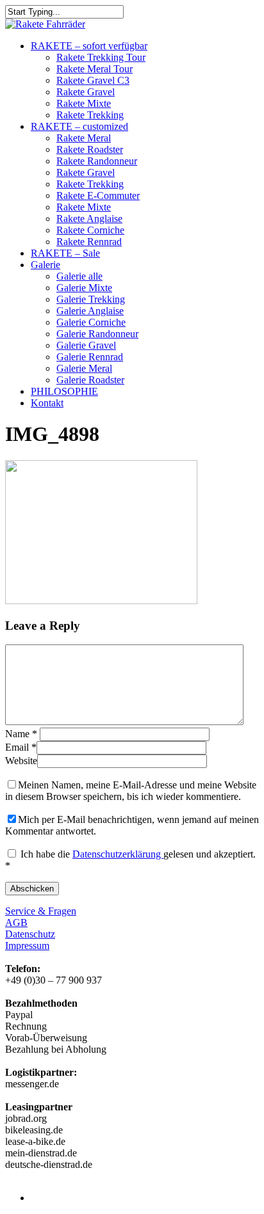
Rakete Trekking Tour (100, 57)
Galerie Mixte (84, 287)
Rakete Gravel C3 (92, 80)
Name (21, 733)
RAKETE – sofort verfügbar (89, 45)
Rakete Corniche (90, 230)
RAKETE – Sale (65, 253)
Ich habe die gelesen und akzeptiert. (130, 860)
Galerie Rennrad (89, 356)
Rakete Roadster (89, 149)
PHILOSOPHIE (64, 391)
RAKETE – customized (79, 126)
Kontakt (47, 402)
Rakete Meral (83, 137)
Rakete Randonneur (96, 161)
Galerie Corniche (91, 322)
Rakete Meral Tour (94, 68)
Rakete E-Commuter (98, 195)
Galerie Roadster (90, 379)
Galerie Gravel (86, 345)
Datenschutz (30, 934)
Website (21, 760)
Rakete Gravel (85, 91)
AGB (16, 922)
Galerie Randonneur (97, 333)
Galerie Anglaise (90, 310)
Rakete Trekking (90, 114)
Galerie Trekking (90, 299)
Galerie (45, 264)
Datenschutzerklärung (117, 854)
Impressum (27, 945)
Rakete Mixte (83, 103)
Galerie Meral (84, 368)
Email (21, 747)
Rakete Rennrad (89, 241)
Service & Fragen (40, 911)
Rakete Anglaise (89, 218)
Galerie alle (79, 276)
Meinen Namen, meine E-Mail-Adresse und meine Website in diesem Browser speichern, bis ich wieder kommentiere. (130, 790)
